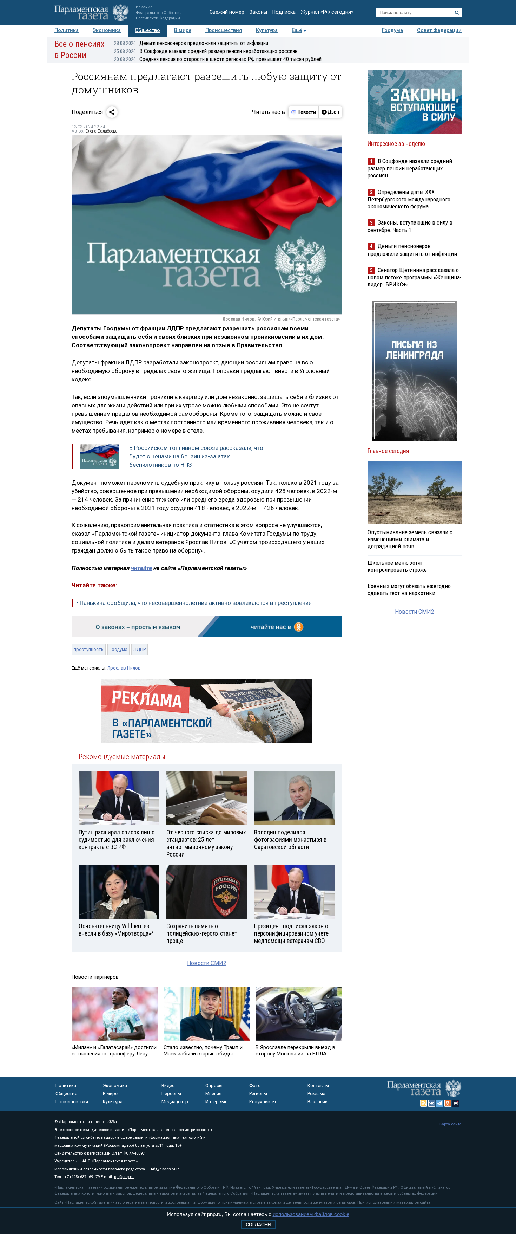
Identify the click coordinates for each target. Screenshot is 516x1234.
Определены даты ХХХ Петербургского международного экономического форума (409, 199)
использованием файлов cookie (311, 1214)
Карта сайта (450, 1124)
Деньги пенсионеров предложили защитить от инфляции (191, 43)
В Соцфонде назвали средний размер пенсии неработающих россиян (205, 51)
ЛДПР (139, 649)
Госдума (392, 30)
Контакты (318, 1085)
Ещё (297, 30)
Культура (267, 30)
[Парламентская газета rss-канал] (423, 1103)
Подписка (284, 12)
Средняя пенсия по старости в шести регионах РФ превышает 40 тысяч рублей (218, 59)
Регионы (258, 1093)
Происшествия (223, 30)
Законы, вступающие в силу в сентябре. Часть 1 (410, 226)
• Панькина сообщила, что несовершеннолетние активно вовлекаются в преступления (194, 602)
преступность (89, 649)
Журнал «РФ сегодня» (327, 12)
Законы (258, 12)
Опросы (214, 1085)
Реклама (316, 1093)
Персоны (171, 1093)
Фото (255, 1085)
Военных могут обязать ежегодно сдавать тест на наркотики (409, 589)
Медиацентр (174, 1101)
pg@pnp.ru (124, 1177)
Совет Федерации (439, 30)
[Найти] (457, 12)
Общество (147, 30)
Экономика (107, 30)
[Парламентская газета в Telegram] (439, 1103)
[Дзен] (330, 112)
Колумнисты (262, 1101)
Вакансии (317, 1101)
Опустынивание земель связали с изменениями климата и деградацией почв (410, 539)
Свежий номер (227, 12)
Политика (66, 30)
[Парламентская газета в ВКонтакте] (431, 1103)
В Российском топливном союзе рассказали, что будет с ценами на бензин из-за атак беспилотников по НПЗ (196, 456)
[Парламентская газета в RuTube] (455, 1103)
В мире (182, 30)
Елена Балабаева (101, 131)
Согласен (258, 1224)
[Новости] (304, 112)
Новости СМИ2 (206, 963)
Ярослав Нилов (124, 668)
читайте (141, 567)
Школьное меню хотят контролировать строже (397, 566)
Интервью (216, 1101)
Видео (168, 1085)
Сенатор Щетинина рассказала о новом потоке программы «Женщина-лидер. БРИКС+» (415, 277)
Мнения (213, 1093)
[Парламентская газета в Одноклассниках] (447, 1103)
